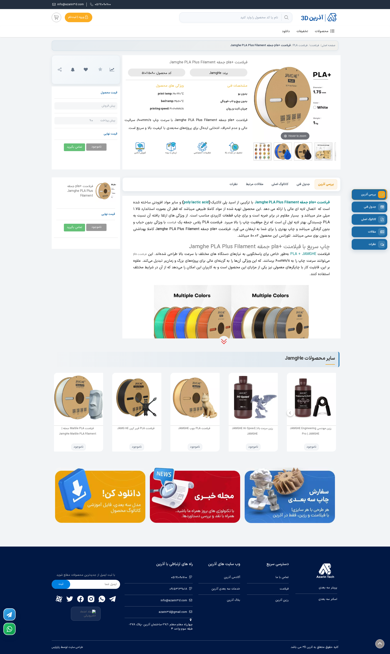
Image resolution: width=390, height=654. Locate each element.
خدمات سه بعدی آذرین (225, 589)
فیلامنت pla (140, 254)
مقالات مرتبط (254, 184)
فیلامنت (314, 45)
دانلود (286, 31)
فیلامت (284, 589)
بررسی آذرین (326, 184)
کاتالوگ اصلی (280, 184)
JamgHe (215, 73)
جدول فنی (303, 184)
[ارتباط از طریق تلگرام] (9, 614)
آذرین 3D (307, 647)
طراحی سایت (75, 647)
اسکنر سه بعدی (327, 599)
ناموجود (311, 447)
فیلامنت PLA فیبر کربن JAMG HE (136, 428)
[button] (85, 69)
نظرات (234, 184)
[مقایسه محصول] (111, 69)
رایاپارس (56, 647)
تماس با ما (282, 577)
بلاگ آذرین (233, 600)
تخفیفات (302, 31)
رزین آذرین (282, 600)
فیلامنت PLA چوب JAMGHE (194, 428)
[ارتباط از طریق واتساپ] (9, 629)
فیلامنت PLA (300, 45)
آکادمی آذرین (232, 577)
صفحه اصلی (328, 45)
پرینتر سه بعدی (328, 588)
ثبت (60, 584)
